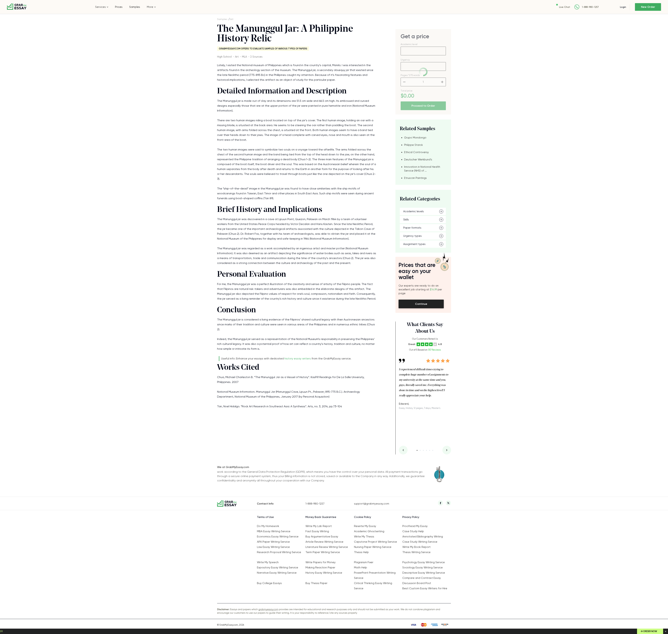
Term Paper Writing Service (322, 552)
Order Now (650, 631)
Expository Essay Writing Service (277, 567)
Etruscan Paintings (415, 178)
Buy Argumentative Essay (321, 536)
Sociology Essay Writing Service (422, 567)
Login (623, 7)
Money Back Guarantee (320, 517)
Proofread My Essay (415, 526)
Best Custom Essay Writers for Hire (424, 588)
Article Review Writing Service (324, 541)
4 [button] (426, 450)
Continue (421, 304)
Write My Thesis (364, 536)
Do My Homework (268, 526)
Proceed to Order (423, 105)
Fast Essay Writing (317, 531)
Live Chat (564, 7)
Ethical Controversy (416, 152)
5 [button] (429, 450)
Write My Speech (268, 562)
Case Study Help (413, 531)
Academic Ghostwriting (369, 531)
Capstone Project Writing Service (375, 541)
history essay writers (297, 358)
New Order (648, 7)
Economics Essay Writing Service (278, 536)
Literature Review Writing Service (326, 547)
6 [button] (432, 450)
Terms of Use (265, 517)
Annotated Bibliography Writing (422, 536)
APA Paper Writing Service (273, 541)
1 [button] (417, 450)
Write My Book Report (416, 547)
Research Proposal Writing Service (279, 552)
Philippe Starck (413, 144)
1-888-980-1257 (590, 7)
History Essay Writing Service (323, 572)
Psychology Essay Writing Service (423, 562)
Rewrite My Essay (365, 526)
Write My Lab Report (318, 526)
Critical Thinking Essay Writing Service (373, 585)
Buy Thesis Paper (316, 583)
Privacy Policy (410, 517)
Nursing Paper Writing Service (372, 547)
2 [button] (420, 450)
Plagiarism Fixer (363, 562)
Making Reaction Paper (320, 567)
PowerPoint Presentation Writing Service (375, 575)
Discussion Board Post (416, 583)
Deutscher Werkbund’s (418, 159)
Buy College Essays (269, 583)
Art (231, 19)
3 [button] (423, 450)
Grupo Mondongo (415, 137)
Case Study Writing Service (419, 541)
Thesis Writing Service (416, 552)
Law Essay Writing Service (273, 547)
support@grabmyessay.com (371, 503)
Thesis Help (361, 552)
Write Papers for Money (320, 562)
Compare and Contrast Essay (421, 578)
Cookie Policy (362, 517)
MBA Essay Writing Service (273, 531)
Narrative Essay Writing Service (277, 572)
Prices (118, 7)
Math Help (360, 567)
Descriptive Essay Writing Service (423, 572)
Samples (134, 7)
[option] (425, 381)
